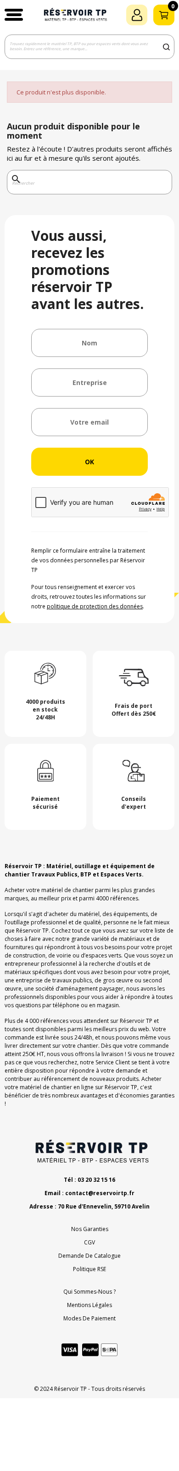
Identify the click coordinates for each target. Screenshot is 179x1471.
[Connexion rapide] (136, 15)
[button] (14, 15)
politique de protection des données (95, 606)
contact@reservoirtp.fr (99, 1193)
